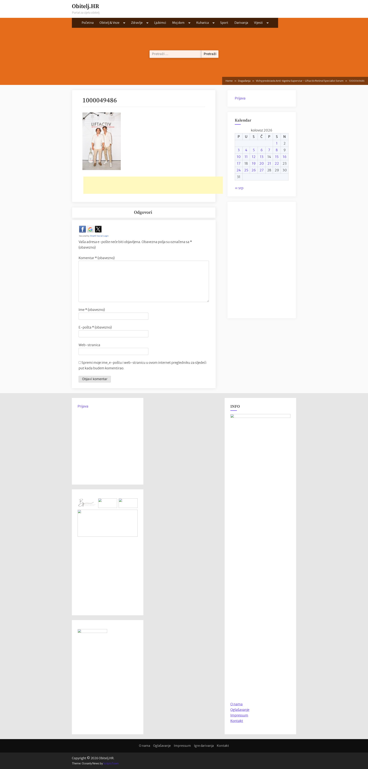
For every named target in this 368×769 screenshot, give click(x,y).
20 (261, 163)
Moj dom (178, 23)
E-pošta (95, 327)
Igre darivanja (204, 746)
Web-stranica (89, 345)
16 (285, 157)
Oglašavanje (239, 710)
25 (246, 170)
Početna (88, 23)
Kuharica (202, 23)
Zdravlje (137, 23)
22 (277, 163)
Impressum (239, 715)
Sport (224, 23)
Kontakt (236, 721)
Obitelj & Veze (109, 23)
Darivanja (241, 23)
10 (239, 157)
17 (239, 163)
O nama (144, 746)
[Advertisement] (153, 185)
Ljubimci (160, 23)
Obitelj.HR (85, 6)
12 (253, 157)
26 (253, 170)
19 (254, 163)
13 (261, 157)
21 (269, 163)
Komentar (97, 258)
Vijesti (258, 23)
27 (262, 170)
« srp (239, 188)
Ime (92, 310)
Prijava (240, 98)
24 (239, 170)
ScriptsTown (111, 763)
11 (246, 157)
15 (276, 157)
